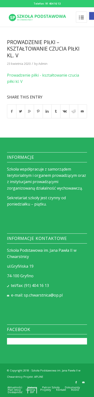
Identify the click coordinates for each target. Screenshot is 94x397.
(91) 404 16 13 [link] (36, 285)
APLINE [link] (38, 376)
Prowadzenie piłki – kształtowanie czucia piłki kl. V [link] (43, 49)
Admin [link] (42, 63)
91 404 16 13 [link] (52, 3)
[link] (91, 16)
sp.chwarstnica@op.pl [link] (43, 295)
